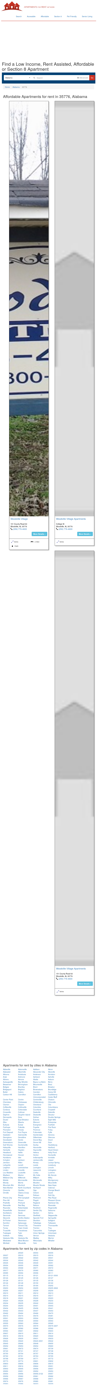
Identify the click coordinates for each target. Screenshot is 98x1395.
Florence (36, 1129)
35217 (50, 1295)
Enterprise (52, 1122)
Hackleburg (52, 1145)
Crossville (7, 1112)
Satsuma (51, 1210)
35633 (50, 1338)
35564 (35, 1323)
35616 (5, 1336)
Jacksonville (38, 1160)
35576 (20, 1325)
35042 (35, 1260)
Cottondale (22, 1109)
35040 (20, 1260)
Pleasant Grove (54, 1200)
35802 (50, 1361)
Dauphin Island (24, 1114)
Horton (36, 1155)
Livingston (52, 1170)
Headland (7, 1152)
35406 (35, 1308)
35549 (20, 1320)
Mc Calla (36, 1175)
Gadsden (6, 1135)
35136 (50, 1280)
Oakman (51, 1187)
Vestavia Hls (23, 1238)
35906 (35, 1368)
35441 (50, 1308)
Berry (50, 1082)
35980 (35, 1381)
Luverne (51, 1172)
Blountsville (37, 1084)
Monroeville (22, 1180)
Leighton (6, 1167)
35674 (35, 1348)
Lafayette (7, 1165)
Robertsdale (23, 1208)
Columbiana (53, 1107)
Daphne (6, 1114)
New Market (8, 1187)
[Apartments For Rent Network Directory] (28, 4)
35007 (5, 1255)
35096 (35, 1273)
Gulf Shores (8, 1145)
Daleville (51, 1112)
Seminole (7, 1215)
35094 (20, 1273)
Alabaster (7, 1072)
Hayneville (37, 1150)
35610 (20, 1333)
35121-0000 (53, 1275)
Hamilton (21, 1147)
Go (92, 77)
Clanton (6, 1104)
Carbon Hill (7, 1094)
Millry (50, 1177)
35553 (50, 1320)
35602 (35, 1331)
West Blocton (23, 1240)
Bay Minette (23, 1082)
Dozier (5, 1119)
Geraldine (22, 1137)
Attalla (35, 1079)
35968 (35, 1378)
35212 (35, 1293)
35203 (5, 1288)
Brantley (21, 1087)
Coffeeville (7, 1107)
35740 (5, 1351)
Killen (20, 1162)
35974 (5, 1381)
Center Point (8, 1099)
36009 (50, 1383)
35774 (20, 1361)
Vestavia (51, 1235)
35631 (35, 1338)
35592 (50, 1328)
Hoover (21, 1155)
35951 (20, 1371)
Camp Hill (52, 1092)
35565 (50, 1323)
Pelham (36, 1195)
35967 (20, 1378)
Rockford (36, 1208)
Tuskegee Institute (7, 1234)
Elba (5, 1122)
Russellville (7, 1210)
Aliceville (51, 1072)
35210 (5, 1293)
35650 (50, 1343)
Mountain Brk (8, 1185)
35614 (50, 1333)
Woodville (22, 1243)
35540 (50, 1318)
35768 (5, 1358)
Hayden (21, 1150)
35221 (20, 1298)
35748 (50, 1351)
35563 (20, 1323)
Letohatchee (23, 1167)
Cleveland (37, 1104)
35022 (20, 1258)
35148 (20, 1283)
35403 (50, 1305)
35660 (50, 1346)
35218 (5, 1298)
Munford (21, 1185)
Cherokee (7, 1102)
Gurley (35, 1145)
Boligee (6, 1087)
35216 (35, 1295)
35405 (20, 1308)
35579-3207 (53, 1325)
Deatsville (37, 1114)
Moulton (36, 1182)
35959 (5, 1376)
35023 (35, 1258)
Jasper (51, 1160)
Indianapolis (38, 1157)
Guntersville (23, 1145)
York (35, 1243)
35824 (35, 1366)
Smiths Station (24, 1218)
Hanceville (37, 1147)
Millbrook (21, 1177)
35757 (35, 1353)
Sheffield (36, 1215)
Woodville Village (19, 518)
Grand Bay (37, 1140)
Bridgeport (7, 1089)
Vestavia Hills (8, 1238)
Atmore (21, 1079)
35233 (50, 1300)
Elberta (21, 1122)
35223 (50, 1298)
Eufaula (6, 1124)
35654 (35, 1346)
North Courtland (24, 1187)
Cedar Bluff (52, 1097)
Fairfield (51, 1124)
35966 (5, 1378)
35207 (20, 1290)
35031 (50, 1258)
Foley (50, 1129)
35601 (20, 1331)
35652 (5, 1346)
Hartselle (6, 1150)
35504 (35, 1318)
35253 (20, 1305)
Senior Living (87, 16)
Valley (20, 1235)
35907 (50, 1368)
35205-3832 (53, 1288)
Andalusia (22, 1074)
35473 (5, 1315)
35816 (20, 1366)
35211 (20, 1293)
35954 (5, 1373)
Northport (37, 1187)
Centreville (37, 1099)
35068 (20, 1268)
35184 (35, 1285)
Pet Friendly (72, 16)
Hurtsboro (7, 1157)
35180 (20, 1285)
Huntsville (52, 1155)
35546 (5, 1320)
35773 (5, 1361)
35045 (5, 1263)
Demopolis (7, 1117)
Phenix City (7, 1197)
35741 (20, 1351)
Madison (6, 1175)
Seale (20, 1213)
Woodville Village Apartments (71, 518)
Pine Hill (6, 1200)
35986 (20, 1383)
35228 (35, 1300)
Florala (21, 1129)
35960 (20, 1376)
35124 (5, 1278)
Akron (50, 1069)
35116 (20, 1275)
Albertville (22, 1072)
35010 (20, 1255)
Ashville (51, 1077)
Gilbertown (37, 1137)
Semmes (21, 1215)
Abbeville (6, 1069)
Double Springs (54, 1117)
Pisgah (36, 1200)
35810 (50, 1363)
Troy (50, 1228)
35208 (35, 1290)
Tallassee (52, 1223)
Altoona (6, 1074)
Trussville (7, 1230)
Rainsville (7, 1205)
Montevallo (37, 1180)
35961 (35, 1376)
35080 (35, 1270)
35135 (35, 1280)
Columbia (37, 1107)
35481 (50, 1315)
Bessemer (7, 1084)
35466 (35, 1313)
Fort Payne (22, 1132)
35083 (50, 1270)
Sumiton (6, 1223)
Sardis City (37, 1210)
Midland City (8, 1177)
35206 (5, 1290)
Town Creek (23, 1228)
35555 (5, 1323)
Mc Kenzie (52, 1175)
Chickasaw (22, 1102)
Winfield (6, 1243)
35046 (20, 1263)
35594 (5, 1331)
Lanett (20, 1165)
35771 (35, 1358)
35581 (5, 1328)
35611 (35, 1333)
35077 (5, 1270)
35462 (5, 1313)
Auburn (51, 1079)
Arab (5, 1077)
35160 (50, 1283)
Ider (19, 1157)
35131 (20, 1280)
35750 (5, 1353)
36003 (35, 1383)
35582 (20, 1328)
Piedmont (37, 1197)
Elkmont (36, 1122)
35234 (5, 1303)
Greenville (22, 1142)
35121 (35, 1275)
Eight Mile (52, 1119)
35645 (5, 1343)
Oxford (36, 1192)
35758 (50, 1353)
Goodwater (7, 1140)
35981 (50, 1381)
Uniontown (52, 1233)
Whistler (51, 1240)
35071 (35, 1268)
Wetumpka (37, 1240)
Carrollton (22, 1094)
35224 (5, 1300)
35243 (50, 1303)
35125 (20, 1278)
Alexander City (39, 1072)
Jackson (21, 1160)
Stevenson (22, 1220)
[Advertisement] (48, 40)
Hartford (51, 1147)
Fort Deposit (8, 1132)
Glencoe (51, 1137)
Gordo (20, 1140)
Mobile (5, 1180)
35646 (20, 1343)
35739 (50, 1348)
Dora (20, 1117)
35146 (5, 1283)
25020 (20, 1252)
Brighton (21, 1089)
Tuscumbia (37, 1230)
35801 (35, 1361)
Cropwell (51, 1109)
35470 (50, 1313)
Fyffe (50, 1132)
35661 (5, 1348)
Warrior (51, 1238)
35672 (20, 1348)
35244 (5, 1305)
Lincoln (51, 1167)
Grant (50, 1140)
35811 (5, 1366)
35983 (5, 1383)
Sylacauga (22, 1223)
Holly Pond (52, 1152)
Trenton (36, 1228)
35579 (35, 1325)
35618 (20, 1336)
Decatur (51, 1114)
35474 (20, 1315)
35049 (35, 1263)
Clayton (21, 1104)
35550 (35, 1320)
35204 (20, 1288)
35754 (20, 1353)
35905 (20, 1368)
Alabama (16, 87)
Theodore (37, 1225)
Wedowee (7, 1240)
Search (19, 16)
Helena (36, 1152)
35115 (5, 1275)
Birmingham (23, 1084)
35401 (35, 1305)
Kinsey (35, 1162)
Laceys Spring (54, 1162)
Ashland (36, 1077)
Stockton (36, 1220)
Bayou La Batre (39, 1082)
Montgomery (53, 1180)
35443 (20, 1310)
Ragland (36, 1202)
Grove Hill (37, 1142)
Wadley (36, 1238)
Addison (36, 1069)
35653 (20, 1346)
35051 (50, 1263)
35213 (50, 1293)
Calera (20, 1092)
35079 (20, 1270)
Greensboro (8, 1142)
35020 (5, 1258)
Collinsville (22, 1107)
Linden (5, 1170)
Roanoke (6, 1208)
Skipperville (52, 1215)
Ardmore (21, 1077)
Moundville (52, 1182)
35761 (20, 1356)
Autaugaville (8, 1082)
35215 (20, 1295)
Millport (36, 1177)
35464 (20, 1313)
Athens (6, 1079)
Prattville (6, 1202)
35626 (5, 1338)
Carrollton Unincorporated (39, 1095)
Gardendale (38, 1135)
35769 (20, 1358)
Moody (5, 1182)
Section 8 (58, 16)
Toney (5, 1228)
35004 (35, 1252)
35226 (20, 1300)
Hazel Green (53, 1150)
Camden (36, 1092)
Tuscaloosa (22, 1230)
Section (36, 1213)
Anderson (37, 1074)
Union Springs (38, 1233)
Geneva (51, 1135)
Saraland (21, 1210)
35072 (50, 1268)
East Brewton (23, 1119)
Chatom (51, 1099)
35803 (5, 1363)
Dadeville (37, 1112)
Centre (21, 1099)
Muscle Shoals (39, 1185)
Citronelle (52, 1102)
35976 (20, 1381)
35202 (50, 1285)
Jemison (6, 1162)
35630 (20, 1338)
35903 (5, 1368)
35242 (35, 1303)
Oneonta (6, 1190)
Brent (35, 1087)
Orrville (6, 1192)
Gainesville (22, 1135)
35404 (5, 1308)
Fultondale (37, 1132)
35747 (35, 1351)
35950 (5, 1371)
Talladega (37, 1223)
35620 (35, 1336)
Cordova (6, 1109)
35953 (50, 1371)
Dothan (36, 1117)
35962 (50, 1376)
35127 (50, 1278)
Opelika (21, 1190)
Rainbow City (53, 1202)
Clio (49, 1104)
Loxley (35, 1172)
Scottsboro (7, 1213)
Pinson (21, 1200)
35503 (20, 1318)
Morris (20, 1182)
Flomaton (7, 1129)
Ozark (50, 1192)
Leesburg (52, 1165)
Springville (52, 1218)
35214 (5, 1295)
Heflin (20, 1152)
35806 (35, 1363)
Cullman (21, 1112)
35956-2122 (38, 1373)
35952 (35, 1371)
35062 (50, 1265)
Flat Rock (52, 1127)
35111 (50, 1273)
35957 (50, 1373)
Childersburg (38, 1102)
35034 (5, 1260)
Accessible (31, 16)
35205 (35, 1288)
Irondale (51, 1157)
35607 (5, 1333)
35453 (50, 1310)
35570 (5, 1325)
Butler (5, 1092)
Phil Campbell (23, 1197)
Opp (35, 1190)
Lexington (37, 1167)
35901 (50, 1366)
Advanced (83, 77)
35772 (50, 1358)
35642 (50, 1341)
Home (7, 87)
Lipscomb (37, 1170)
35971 (50, 1378)
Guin (50, 1142)
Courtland (37, 1109)
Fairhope (6, 1127)
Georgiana (7, 1137)
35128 (5, 1280)
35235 (20, 1303)
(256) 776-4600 (20, 529)
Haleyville (7, 1147)
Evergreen (37, 1124)
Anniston (51, 1074)
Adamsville (22, 1069)
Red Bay (21, 1205)
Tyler (20, 1233)
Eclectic (36, 1119)
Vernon (36, 1235)
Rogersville (52, 1208)
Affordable (45, 16)
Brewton (51, 1087)
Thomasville (53, 1225)
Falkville (21, 1127)
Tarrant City (22, 1225)
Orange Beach (54, 1190)
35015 (35, 1255)
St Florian (7, 1220)
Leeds (35, 1165)
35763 (35, 1356)
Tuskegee (52, 1230)
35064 (5, 1268)
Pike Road (52, 1197)
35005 (50, 1252)
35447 (35, 1310)
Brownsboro (38, 1089)
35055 (20, 1265)
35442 (5, 1310)
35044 (50, 1260)
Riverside (52, 1205)
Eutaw (20, 1124)
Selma (50, 1213)
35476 (35, 1315)
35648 (35, 1343)
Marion (21, 1175)
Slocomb (6, 1218)
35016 (50, 1255)
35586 (35, 1328)
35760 (5, 1356)
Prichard (21, 1202)
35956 (20, 1373)
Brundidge (52, 1089)
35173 (5, 1285)
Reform (36, 1205)
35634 (5, 1341)
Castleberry (52, 1094)
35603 (50, 1331)
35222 (35, 1298)
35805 (20, 1363)
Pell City (51, 1195)
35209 (50, 1290)
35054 (5, 1265)
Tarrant (6, 1225)
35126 (35, 1278)
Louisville (21, 1172)
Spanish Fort (38, 1218)
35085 (5, 1273)
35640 (20, 1341)
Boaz (50, 1084)
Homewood (7, 1155)
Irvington (6, 1160)
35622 (50, 1336)
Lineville (21, 1170)
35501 (5, 1318)
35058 (35, 1265)
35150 (35, 1283)
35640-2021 (38, 1341)
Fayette (36, 1127)
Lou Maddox (8, 1172)
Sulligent (51, 1220)
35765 (50, 1356)
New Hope (52, 1185)
